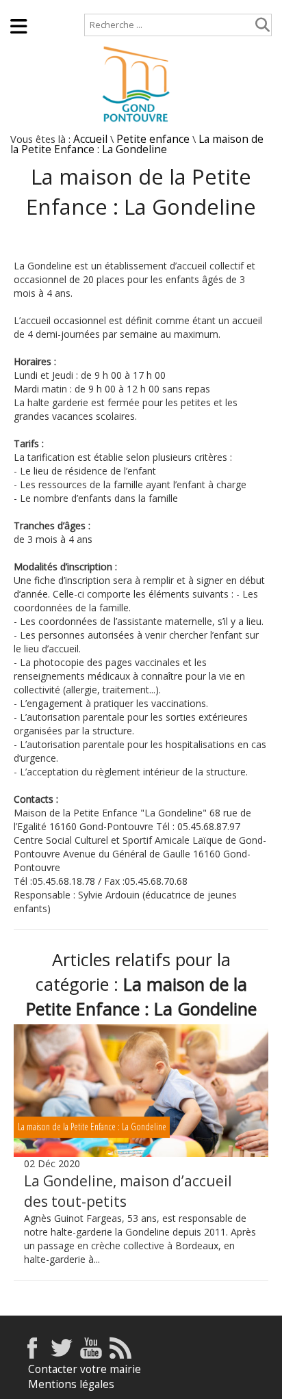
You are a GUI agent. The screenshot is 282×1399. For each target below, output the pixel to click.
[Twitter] (62, 1354)
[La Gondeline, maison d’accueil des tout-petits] (141, 1090)
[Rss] (120, 1354)
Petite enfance (153, 139)
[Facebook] (32, 1354)
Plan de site (92, 6)
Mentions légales (71, 1384)
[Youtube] (91, 1354)
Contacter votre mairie (84, 1369)
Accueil (27, 6)
